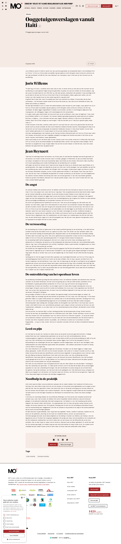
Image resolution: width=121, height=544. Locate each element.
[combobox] (22, 497)
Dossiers (52, 8)
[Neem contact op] (77, 6)
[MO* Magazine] (17, 6)
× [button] (24, 497)
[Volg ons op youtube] (6, 9)
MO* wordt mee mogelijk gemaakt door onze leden (33, 484)
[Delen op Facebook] (54, 440)
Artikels (27, 8)
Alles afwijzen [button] (14, 535)
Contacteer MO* (72, 490)
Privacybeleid (41, 533)
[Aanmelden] (83, 6)
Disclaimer (51, 533)
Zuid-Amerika (30, 456)
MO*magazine (66, 8)
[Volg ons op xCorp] (2, 6)
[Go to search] (80, 6)
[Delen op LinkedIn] (63, 440)
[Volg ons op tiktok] (2, 9)
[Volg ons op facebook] (2, 2)
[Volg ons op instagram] (6, 2)
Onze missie (71, 486)
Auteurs (45, 8)
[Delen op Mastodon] (67, 440)
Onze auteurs (71, 494)
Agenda (58, 8)
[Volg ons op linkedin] (6, 6)
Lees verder (13, 511)
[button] (14, 539)
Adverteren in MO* (73, 503)
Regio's (33, 8)
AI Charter (59, 533)
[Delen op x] (58, 440)
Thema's (39, 8)
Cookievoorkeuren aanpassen (74, 533)
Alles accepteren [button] (14, 531)
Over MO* (70, 482)
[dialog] (14, 519)
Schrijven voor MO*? (73, 499)
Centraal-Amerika (43, 456)
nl (116, 6)
